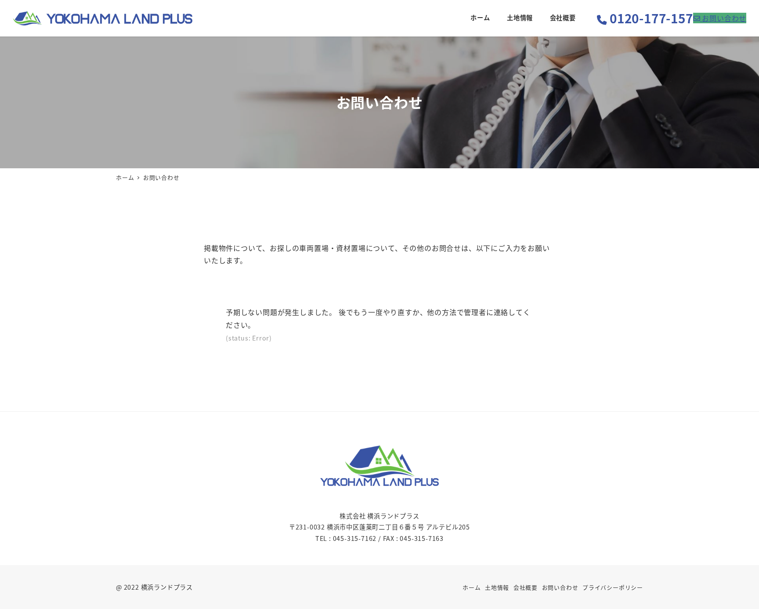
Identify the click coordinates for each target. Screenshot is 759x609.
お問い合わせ (560, 587)
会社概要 (525, 587)
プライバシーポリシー (612, 587)
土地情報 (497, 587)
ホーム (472, 587)
